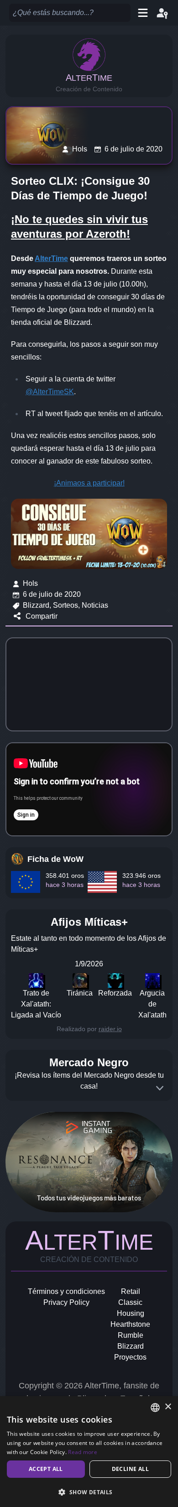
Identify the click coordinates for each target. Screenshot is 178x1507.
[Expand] (159, 1088)
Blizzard (130, 1346)
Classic (130, 1302)
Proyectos (130, 1357)
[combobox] (155, 1407)
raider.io (110, 1028)
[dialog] (89, 1451)
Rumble (130, 1335)
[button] (89, 1492)
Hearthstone (130, 1324)
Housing (130, 1313)
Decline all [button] (130, 1469)
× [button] (167, 1406)
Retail (130, 1291)
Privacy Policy (66, 1302)
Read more (82, 1452)
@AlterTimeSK (50, 392)
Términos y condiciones (66, 1291)
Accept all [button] (46, 1469)
